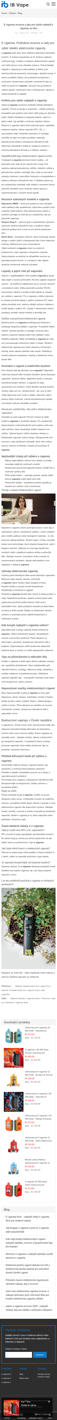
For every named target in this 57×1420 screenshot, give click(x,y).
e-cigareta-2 (6, 1378)
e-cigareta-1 (6, 1382)
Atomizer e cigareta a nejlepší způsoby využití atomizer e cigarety (29, 1256)
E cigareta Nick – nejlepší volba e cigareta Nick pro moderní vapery (27, 1219)
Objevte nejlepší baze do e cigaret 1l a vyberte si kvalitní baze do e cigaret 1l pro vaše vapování (26, 990)
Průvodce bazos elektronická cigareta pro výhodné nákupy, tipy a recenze (27, 1282)
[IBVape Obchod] (14, 6)
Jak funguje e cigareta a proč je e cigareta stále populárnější (27, 1230)
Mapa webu (24, 1378)
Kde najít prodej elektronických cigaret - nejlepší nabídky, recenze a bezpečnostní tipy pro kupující (29, 1243)
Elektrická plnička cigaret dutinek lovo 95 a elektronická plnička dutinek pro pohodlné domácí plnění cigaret (28, 1269)
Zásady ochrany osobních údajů (44, 1375)
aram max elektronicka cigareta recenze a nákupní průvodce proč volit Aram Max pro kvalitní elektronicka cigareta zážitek (27, 1295)
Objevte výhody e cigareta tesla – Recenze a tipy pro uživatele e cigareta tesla (28, 1000)
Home (4, 13)
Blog (20, 13)
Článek (12, 13)
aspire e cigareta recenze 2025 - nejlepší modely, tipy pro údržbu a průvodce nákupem (29, 1308)
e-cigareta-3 (6, 1374)
